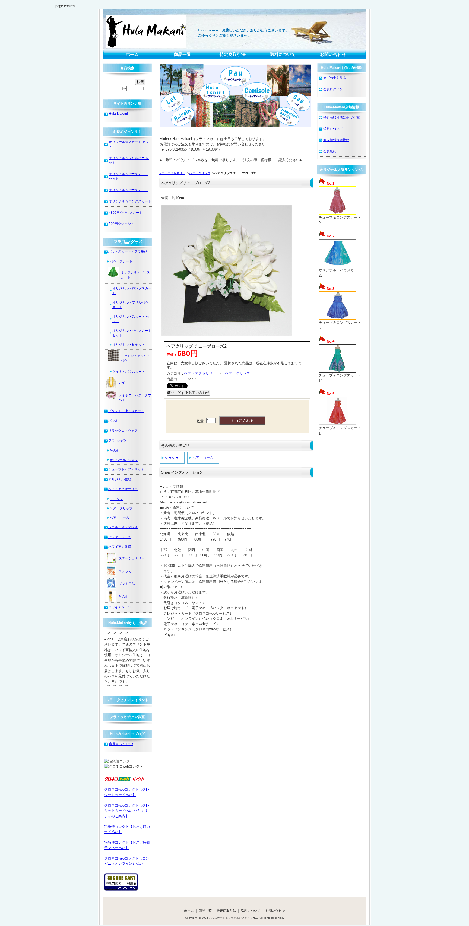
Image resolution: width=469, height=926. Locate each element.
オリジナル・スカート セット (130, 319)
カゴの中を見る (334, 77)
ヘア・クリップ (199, 173)
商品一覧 (182, 54)
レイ (122, 382)
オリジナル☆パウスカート (128, 190)
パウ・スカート (121, 261)
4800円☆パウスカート (125, 212)
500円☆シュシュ (121, 223)
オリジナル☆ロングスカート (130, 201)
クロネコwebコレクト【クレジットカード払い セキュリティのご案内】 (126, 810)
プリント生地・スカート (126, 411)
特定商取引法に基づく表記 (342, 117)
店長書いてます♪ (121, 744)
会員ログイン (333, 89)
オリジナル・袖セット (128, 344)
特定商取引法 (233, 54)
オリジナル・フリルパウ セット (130, 305)
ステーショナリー (132, 558)
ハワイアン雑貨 (119, 546)
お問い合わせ (333, 54)
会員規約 (329, 151)
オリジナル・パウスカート (135, 274)
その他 (114, 450)
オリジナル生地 (119, 479)
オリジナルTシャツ (124, 460)
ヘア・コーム (202, 458)
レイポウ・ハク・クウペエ (135, 397)
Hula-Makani (118, 113)
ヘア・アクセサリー (172, 173)
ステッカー (127, 571)
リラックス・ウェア (123, 430)
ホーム (132, 54)
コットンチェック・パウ (135, 358)
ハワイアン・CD (120, 607)
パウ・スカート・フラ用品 (127, 251)
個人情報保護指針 (336, 140)
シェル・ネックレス (123, 527)
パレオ (113, 420)
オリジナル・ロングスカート (131, 290)
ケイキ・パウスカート (128, 371)
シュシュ (172, 458)
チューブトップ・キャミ (126, 469)
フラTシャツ (117, 440)
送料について (283, 54)
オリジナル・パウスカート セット (131, 333)
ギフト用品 (127, 583)
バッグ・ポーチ (119, 537)
